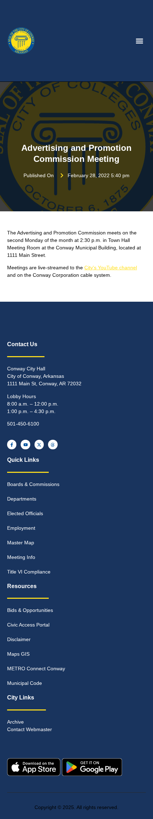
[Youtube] (25, 444)
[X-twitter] (39, 444)
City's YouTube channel (110, 267)
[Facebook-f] (11, 444)
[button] (140, 41)
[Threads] (52, 444)
